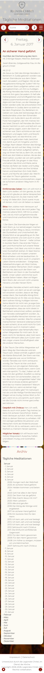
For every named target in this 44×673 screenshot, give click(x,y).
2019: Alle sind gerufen (17, 503)
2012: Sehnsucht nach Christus (21, 527)
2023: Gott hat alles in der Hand (22, 493)
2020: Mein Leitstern (17, 501)
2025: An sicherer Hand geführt (21, 485)
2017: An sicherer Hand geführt (21, 511)
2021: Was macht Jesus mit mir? (22, 498)
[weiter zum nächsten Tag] (38, 40)
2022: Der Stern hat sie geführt (21, 495)
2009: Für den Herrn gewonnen (22, 538)
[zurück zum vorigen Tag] (5, 40)
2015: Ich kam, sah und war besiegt (23, 519)
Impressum (15, 657)
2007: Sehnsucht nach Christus (22, 546)
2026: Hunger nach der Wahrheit (22, 482)
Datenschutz (28, 657)
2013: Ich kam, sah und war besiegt (23, 524)
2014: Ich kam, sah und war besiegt (23, 522)
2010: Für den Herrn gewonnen (22, 535)
